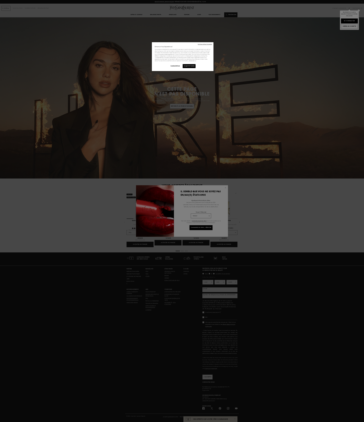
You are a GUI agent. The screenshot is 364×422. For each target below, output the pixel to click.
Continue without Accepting (205, 44)
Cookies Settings (175, 65)
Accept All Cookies (189, 66)
